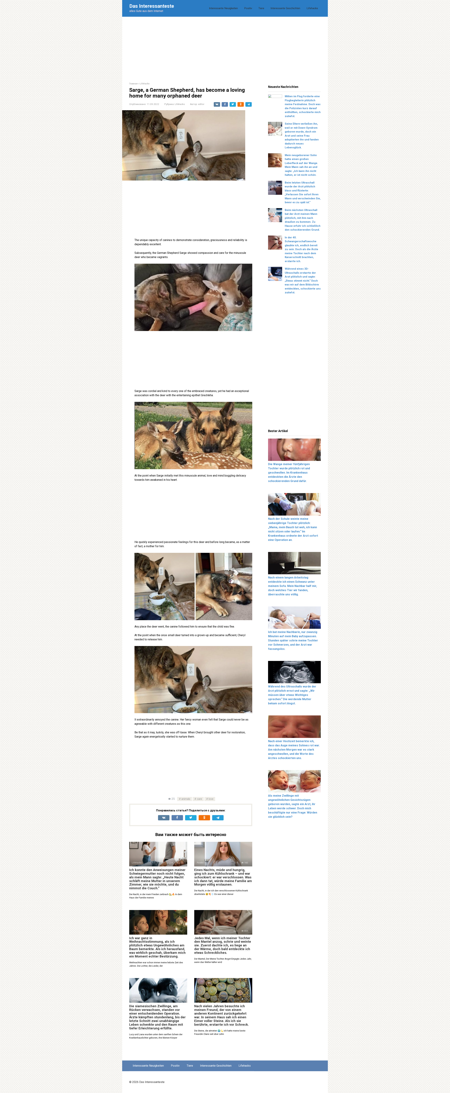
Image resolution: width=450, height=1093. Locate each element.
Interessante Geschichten (285, 8)
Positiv (248, 8)
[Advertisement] (225, 46)
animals (185, 799)
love (211, 799)
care (199, 799)
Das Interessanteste (151, 6)
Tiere (261, 8)
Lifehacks (312, 8)
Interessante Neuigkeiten (223, 8)
